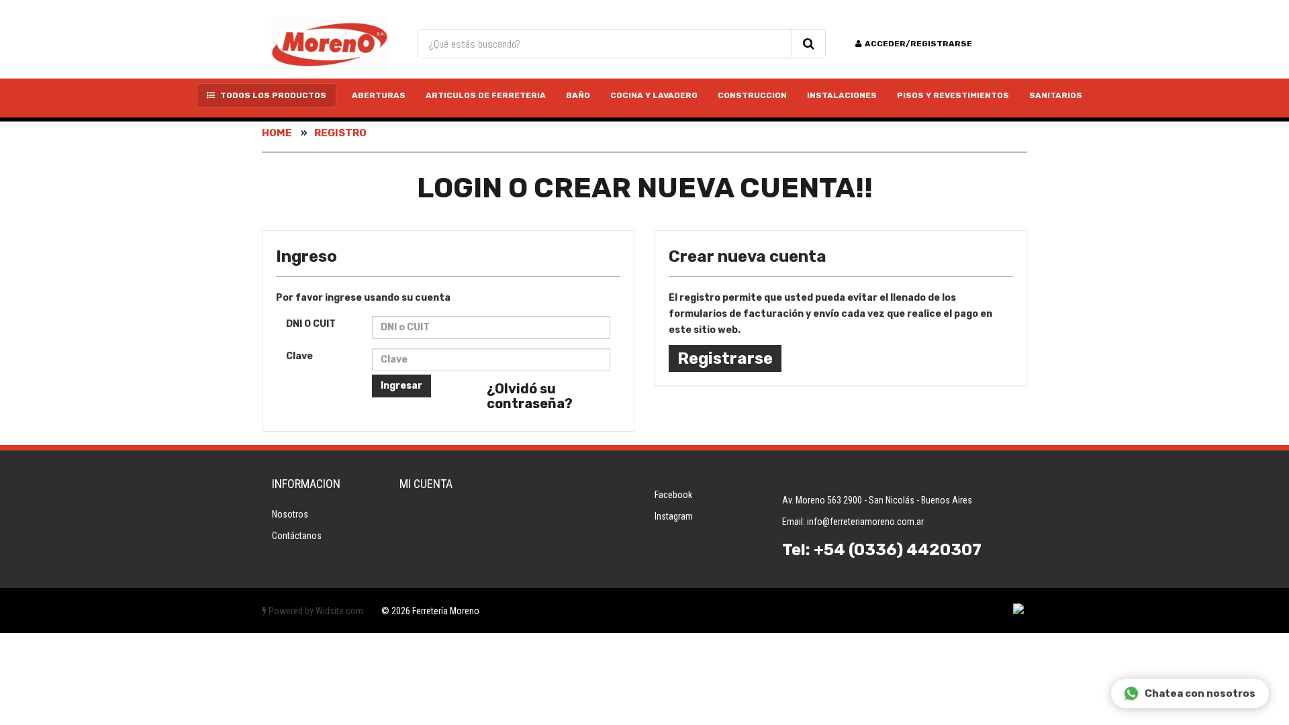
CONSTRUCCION (752, 95)
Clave (299, 356)
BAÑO (578, 95)
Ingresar (401, 385)
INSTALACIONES (842, 95)
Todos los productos (272, 95)
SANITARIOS (1055, 95)
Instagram (674, 516)
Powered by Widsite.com (315, 611)
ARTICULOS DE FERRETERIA (486, 95)
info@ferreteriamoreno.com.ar (865, 521)
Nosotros (290, 514)
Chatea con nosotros (1200, 693)
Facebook (673, 494)
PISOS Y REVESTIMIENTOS (953, 95)
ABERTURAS (378, 95)
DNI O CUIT (311, 324)
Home (277, 133)
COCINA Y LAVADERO (654, 95)
